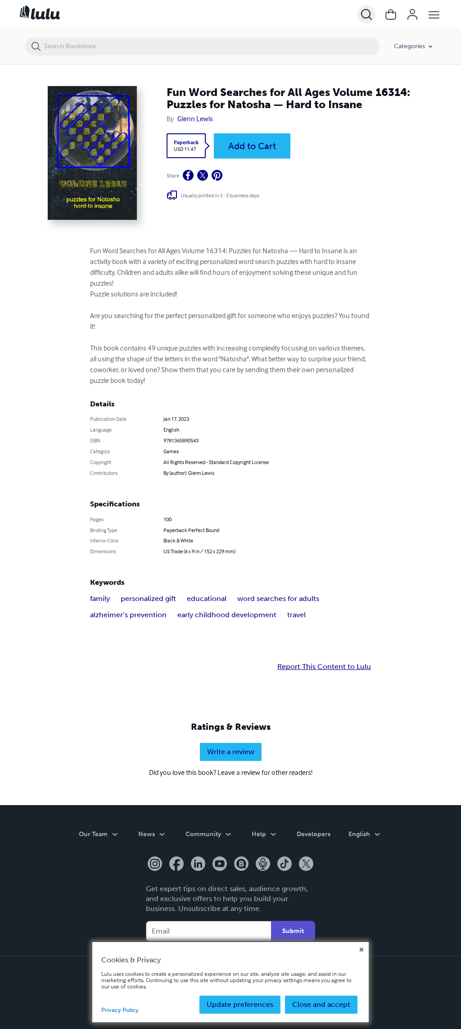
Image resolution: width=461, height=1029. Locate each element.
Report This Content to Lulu (324, 667)
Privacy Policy (120, 1009)
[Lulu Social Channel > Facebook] (176, 864)
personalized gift (148, 598)
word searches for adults (278, 598)
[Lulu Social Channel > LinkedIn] (198, 864)
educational (206, 598)
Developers (313, 834)
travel (296, 614)
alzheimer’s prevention (128, 614)
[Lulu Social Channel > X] (306, 864)
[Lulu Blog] (241, 864)
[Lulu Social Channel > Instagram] (155, 864)
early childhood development (226, 614)
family (100, 598)
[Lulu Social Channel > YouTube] (219, 864)
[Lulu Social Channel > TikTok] (284, 864)
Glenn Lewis (195, 118)
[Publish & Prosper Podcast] (263, 864)
